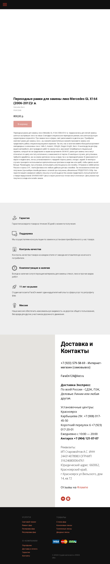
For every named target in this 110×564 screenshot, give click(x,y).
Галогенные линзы (64, 529)
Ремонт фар (27, 525)
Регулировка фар (29, 532)
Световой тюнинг (29, 522)
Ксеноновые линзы (64, 525)
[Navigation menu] (5, 4)
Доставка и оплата (29, 549)
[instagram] (68, 499)
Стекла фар (61, 522)
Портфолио (27, 545)
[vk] (63, 499)
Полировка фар (28, 529)
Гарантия (26, 552)
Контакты (26, 556)
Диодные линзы (62, 532)
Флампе (82, 487)
